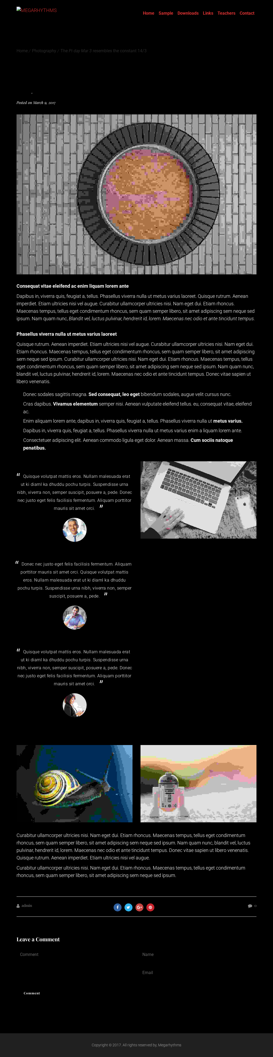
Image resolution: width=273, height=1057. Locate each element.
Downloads (188, 13)
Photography (44, 50)
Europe (39, 91)
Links (208, 13)
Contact (247, 13)
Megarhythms (169, 1045)
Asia (27, 91)
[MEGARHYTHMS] (37, 13)
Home (148, 13)
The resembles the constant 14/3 (104, 50)
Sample (166, 13)
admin (27, 905)
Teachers (226, 13)
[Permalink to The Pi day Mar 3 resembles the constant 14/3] (136, 272)
